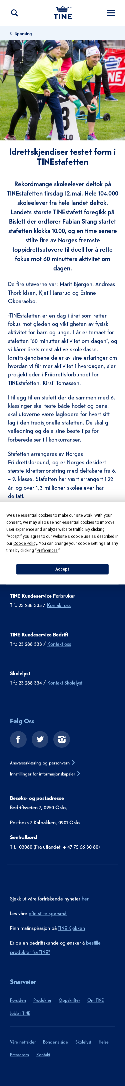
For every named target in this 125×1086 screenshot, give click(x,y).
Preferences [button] (47, 550)
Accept (62, 569)
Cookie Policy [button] (25, 543)
